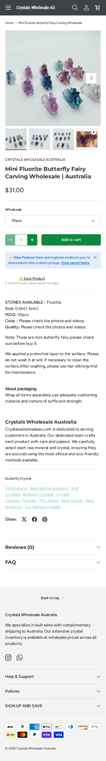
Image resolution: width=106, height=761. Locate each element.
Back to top (50, 598)
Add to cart (71, 239)
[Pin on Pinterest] (45, 519)
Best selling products (49, 488)
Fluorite (29, 500)
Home (9, 22)
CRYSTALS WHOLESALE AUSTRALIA (35, 160)
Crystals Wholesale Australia (36, 748)
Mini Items (48, 500)
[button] (97, 7)
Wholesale (13, 209)
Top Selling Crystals (42, 506)
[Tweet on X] (24, 519)
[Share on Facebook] (34, 519)
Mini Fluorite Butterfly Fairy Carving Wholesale (50, 22)
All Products (16, 488)
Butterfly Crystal (18, 478)
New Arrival (72, 500)
